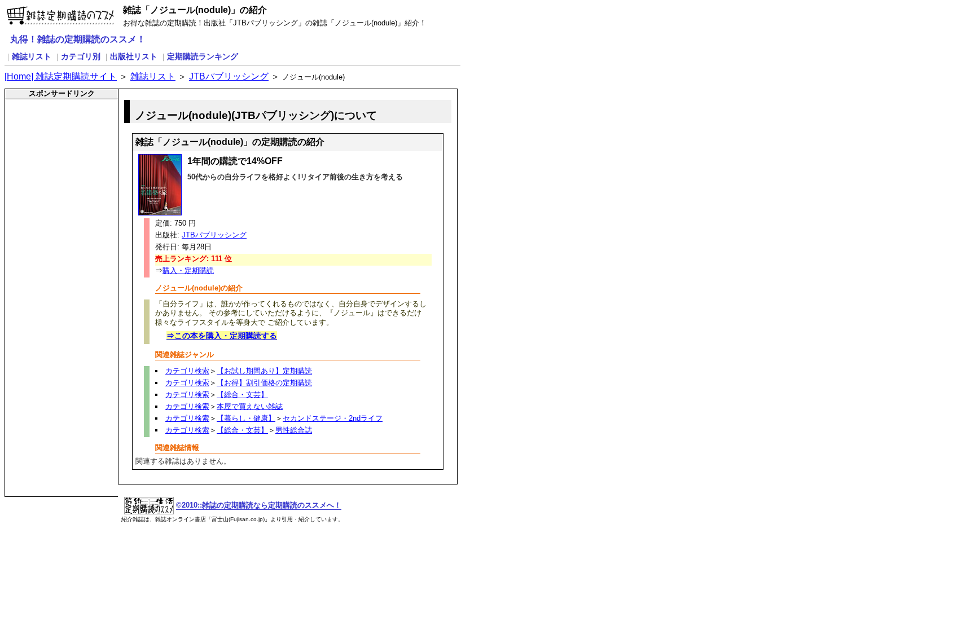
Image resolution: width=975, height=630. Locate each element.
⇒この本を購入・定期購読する (221, 335)
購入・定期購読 (188, 270)
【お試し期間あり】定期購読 (264, 371)
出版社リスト (133, 56)
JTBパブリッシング (229, 76)
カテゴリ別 (80, 56)
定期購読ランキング (202, 56)
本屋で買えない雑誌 (250, 406)
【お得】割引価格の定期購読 (264, 382)
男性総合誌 (293, 430)
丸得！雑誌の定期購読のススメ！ (78, 39)
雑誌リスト (31, 56)
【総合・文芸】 (242, 394)
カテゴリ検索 (187, 371)
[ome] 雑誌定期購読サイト (61, 76)
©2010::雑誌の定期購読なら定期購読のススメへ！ (258, 505)
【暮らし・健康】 (246, 418)
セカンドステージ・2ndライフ (333, 418)
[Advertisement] (54, 127)
